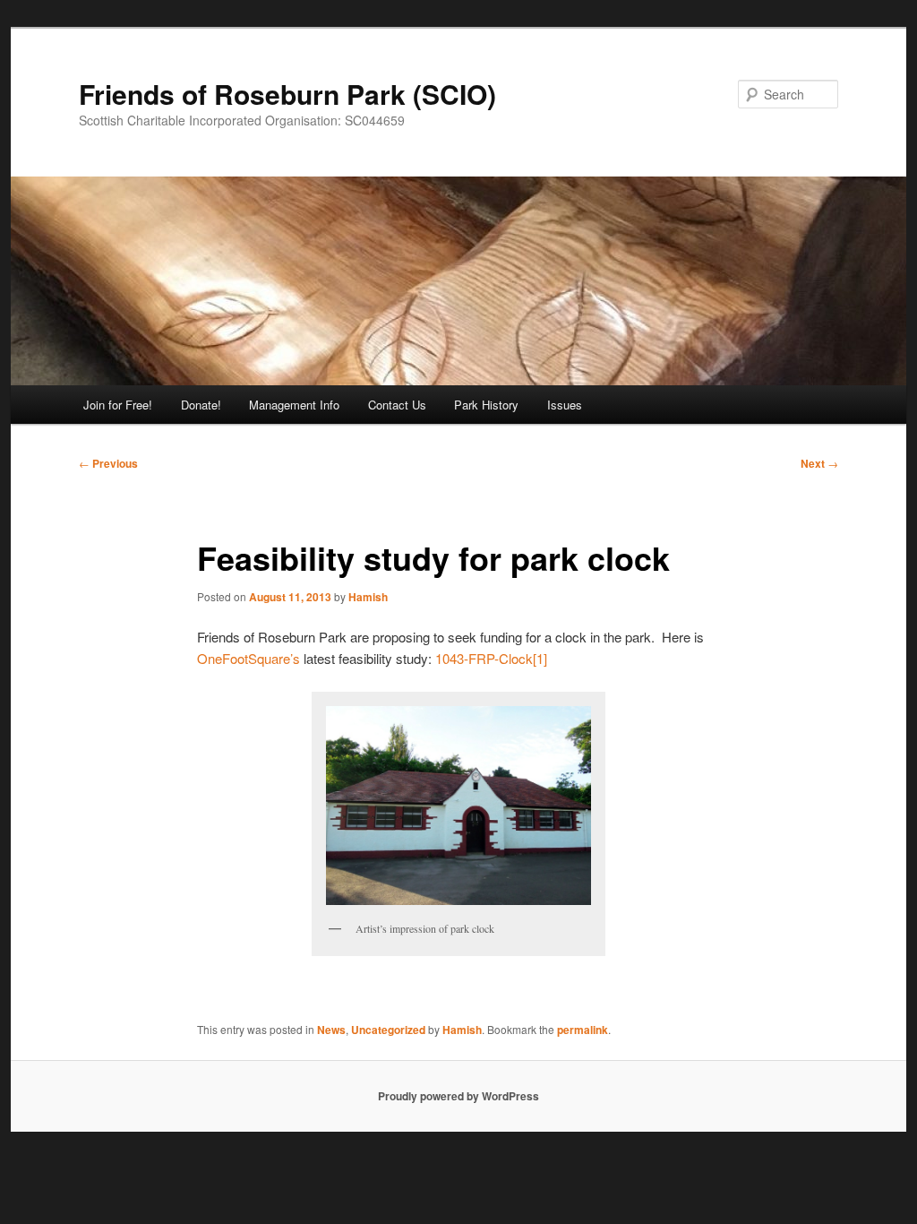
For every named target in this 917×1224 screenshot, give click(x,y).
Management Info (294, 404)
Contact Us (397, 404)
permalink (582, 1029)
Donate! (201, 404)
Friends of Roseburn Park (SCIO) (287, 93)
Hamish (368, 597)
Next (819, 463)
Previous (108, 463)
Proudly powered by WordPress (458, 1096)
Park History (486, 404)
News (331, 1029)
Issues (564, 404)
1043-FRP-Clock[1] (491, 658)
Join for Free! (117, 404)
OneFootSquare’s (250, 658)
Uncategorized (388, 1029)
